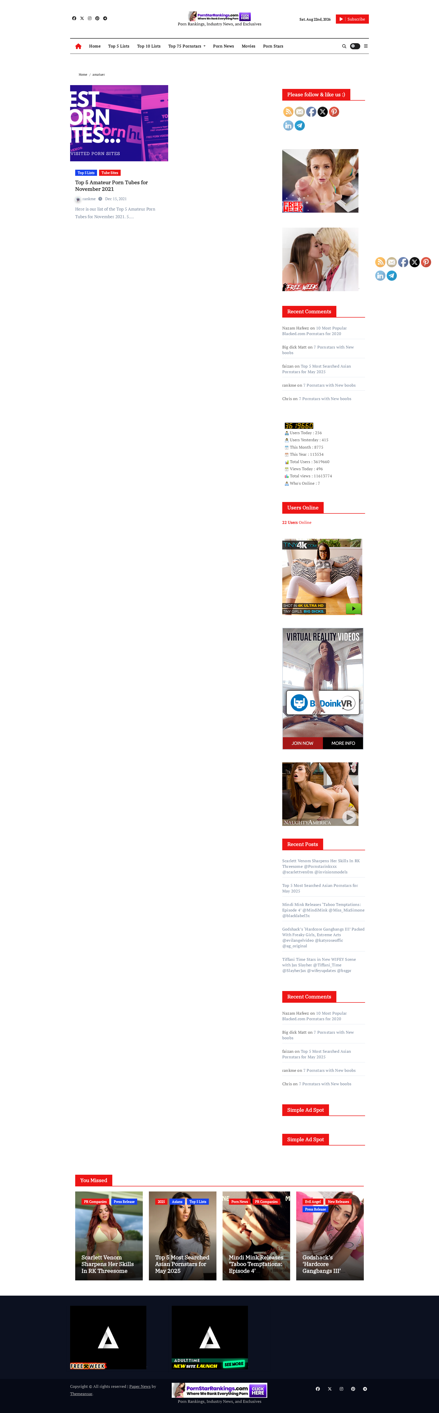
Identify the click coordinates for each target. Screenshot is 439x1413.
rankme (90, 198)
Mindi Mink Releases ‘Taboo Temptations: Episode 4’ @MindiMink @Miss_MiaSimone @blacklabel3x (323, 910)
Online (296, 522)
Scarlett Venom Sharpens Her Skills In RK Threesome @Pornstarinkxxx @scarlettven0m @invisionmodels (321, 866)
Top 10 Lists (149, 46)
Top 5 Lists (119, 46)
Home (95, 46)
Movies (249, 46)
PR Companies (95, 1201)
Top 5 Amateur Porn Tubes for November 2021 (111, 185)
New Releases (338, 1201)
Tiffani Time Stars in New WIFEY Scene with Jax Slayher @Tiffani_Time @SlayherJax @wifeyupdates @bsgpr (319, 964)
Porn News (223, 46)
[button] (366, 46)
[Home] (78, 46)
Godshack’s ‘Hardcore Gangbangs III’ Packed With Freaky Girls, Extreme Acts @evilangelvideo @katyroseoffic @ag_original (323, 937)
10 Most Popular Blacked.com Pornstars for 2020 (314, 330)
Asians (177, 1201)
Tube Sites (110, 172)
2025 (161, 1201)
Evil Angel (313, 1201)
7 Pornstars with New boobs (329, 385)
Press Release (124, 1201)
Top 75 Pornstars (185, 46)
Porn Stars (273, 46)
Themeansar (81, 1393)
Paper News (140, 1386)
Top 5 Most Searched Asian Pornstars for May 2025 (316, 368)
